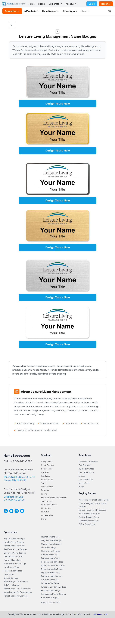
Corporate (54, 3)
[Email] (22, 511)
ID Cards (45, 472)
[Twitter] (6, 511)
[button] (110, 11)
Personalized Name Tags (15, 564)
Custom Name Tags (12, 560)
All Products (30, 11)
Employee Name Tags (50, 590)
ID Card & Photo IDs (50, 580)
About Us (70, 3)
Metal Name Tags (11, 567)
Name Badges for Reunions (16, 581)
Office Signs (69, 11)
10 (59, 602)
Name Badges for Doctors (53, 565)
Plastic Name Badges (50, 551)
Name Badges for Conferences (18, 592)
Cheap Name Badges (13, 556)
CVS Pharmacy (85, 465)
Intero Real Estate (86, 472)
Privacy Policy (47, 487)
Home (32, 3)
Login (92, 3)
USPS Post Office (86, 469)
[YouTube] (11, 511)
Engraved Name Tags (50, 558)
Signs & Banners (11, 578)
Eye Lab (82, 476)
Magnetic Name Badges (14, 538)
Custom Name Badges (51, 544)
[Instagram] (17, 511)
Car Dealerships (86, 479)
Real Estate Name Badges (15, 549)
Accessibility (47, 515)
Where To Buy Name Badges (53, 587)
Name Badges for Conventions (17, 589)
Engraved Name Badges (52, 576)
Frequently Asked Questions (54, 497)
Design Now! (46, 462)
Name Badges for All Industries (92, 510)
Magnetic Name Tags (13, 571)
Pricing (41, 3)
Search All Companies (88, 462)
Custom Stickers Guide (89, 521)
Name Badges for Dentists (15, 596)
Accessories (47, 479)
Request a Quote (49, 504)
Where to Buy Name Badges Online (94, 500)
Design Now (10, 11)
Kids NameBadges (12, 585)
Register (105, 3)
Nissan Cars (84, 483)
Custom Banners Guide (89, 517)
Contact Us (46, 508)
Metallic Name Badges (14, 542)
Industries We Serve (50, 583)
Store (43, 519)
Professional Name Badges (53, 594)
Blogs (81, 487)
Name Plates (46, 469)
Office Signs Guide (87, 524)
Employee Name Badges (15, 553)
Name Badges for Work (14, 546)
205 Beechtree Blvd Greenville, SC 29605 (14, 498)
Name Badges (49, 11)
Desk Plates (9, 574)
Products (45, 476)
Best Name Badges (50, 598)
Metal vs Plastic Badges (89, 513)
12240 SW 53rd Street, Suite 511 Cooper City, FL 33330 (19, 478)
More (83, 11)
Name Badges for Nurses (52, 569)
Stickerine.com (100, 614)
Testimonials (47, 501)
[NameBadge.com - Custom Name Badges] (14, 3)
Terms (44, 483)
